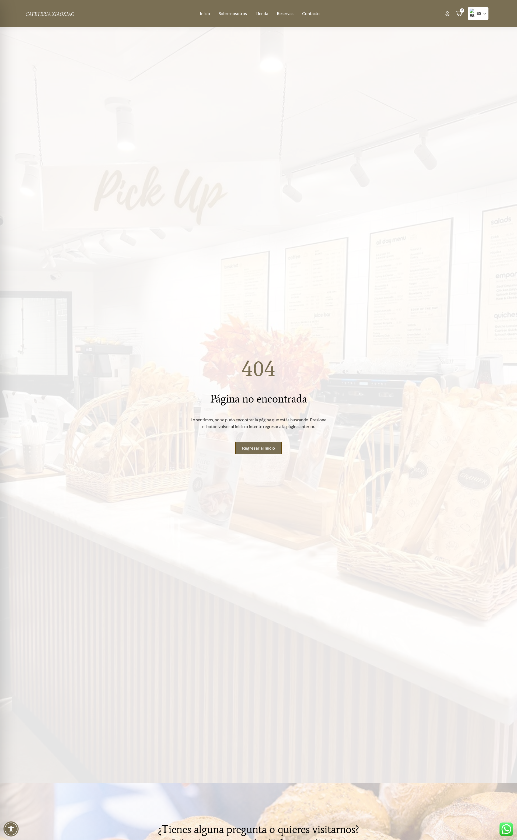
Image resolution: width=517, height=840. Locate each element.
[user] (447, 13)
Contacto (311, 13)
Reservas (285, 13)
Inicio (205, 13)
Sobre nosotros (233, 13)
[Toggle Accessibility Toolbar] (11, 829)
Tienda (262, 13)
